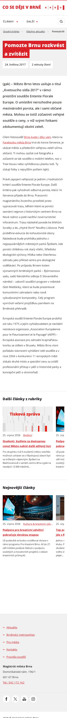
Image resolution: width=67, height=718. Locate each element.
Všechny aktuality (35, 31)
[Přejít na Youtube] (24, 699)
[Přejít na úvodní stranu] (22, 10)
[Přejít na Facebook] (6, 699)
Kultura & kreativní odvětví (38, 524)
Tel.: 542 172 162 (13, 682)
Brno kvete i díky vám (37, 137)
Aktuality (11, 627)
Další (30, 21)
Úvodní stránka (11, 31)
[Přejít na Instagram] (33, 699)
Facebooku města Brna (17, 142)
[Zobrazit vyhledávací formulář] (61, 21)
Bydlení (27, 435)
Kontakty (11, 649)
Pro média (12, 642)
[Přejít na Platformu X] (15, 699)
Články (9, 21)
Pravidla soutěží (16, 657)
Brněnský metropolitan (20, 634)
